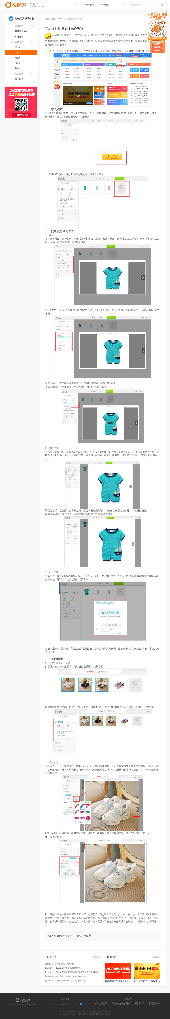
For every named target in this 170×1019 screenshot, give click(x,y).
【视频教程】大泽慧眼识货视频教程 (59, 964)
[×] (157, 33)
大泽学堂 (89, 5)
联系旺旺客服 (83, 936)
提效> (17, 68)
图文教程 (71, 19)
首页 (76, 5)
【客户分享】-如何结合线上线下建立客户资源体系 (65, 981)
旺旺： (77, 1004)
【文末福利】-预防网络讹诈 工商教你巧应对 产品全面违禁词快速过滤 (72, 972)
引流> (17, 58)
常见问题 (19, 79)
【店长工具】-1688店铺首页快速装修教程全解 (63, 968)
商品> (17, 47)
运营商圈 (104, 5)
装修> (17, 52)
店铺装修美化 (21, 31)
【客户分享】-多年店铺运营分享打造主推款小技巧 (65, 976)
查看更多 (96, 957)
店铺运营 (19, 36)
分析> (17, 63)
